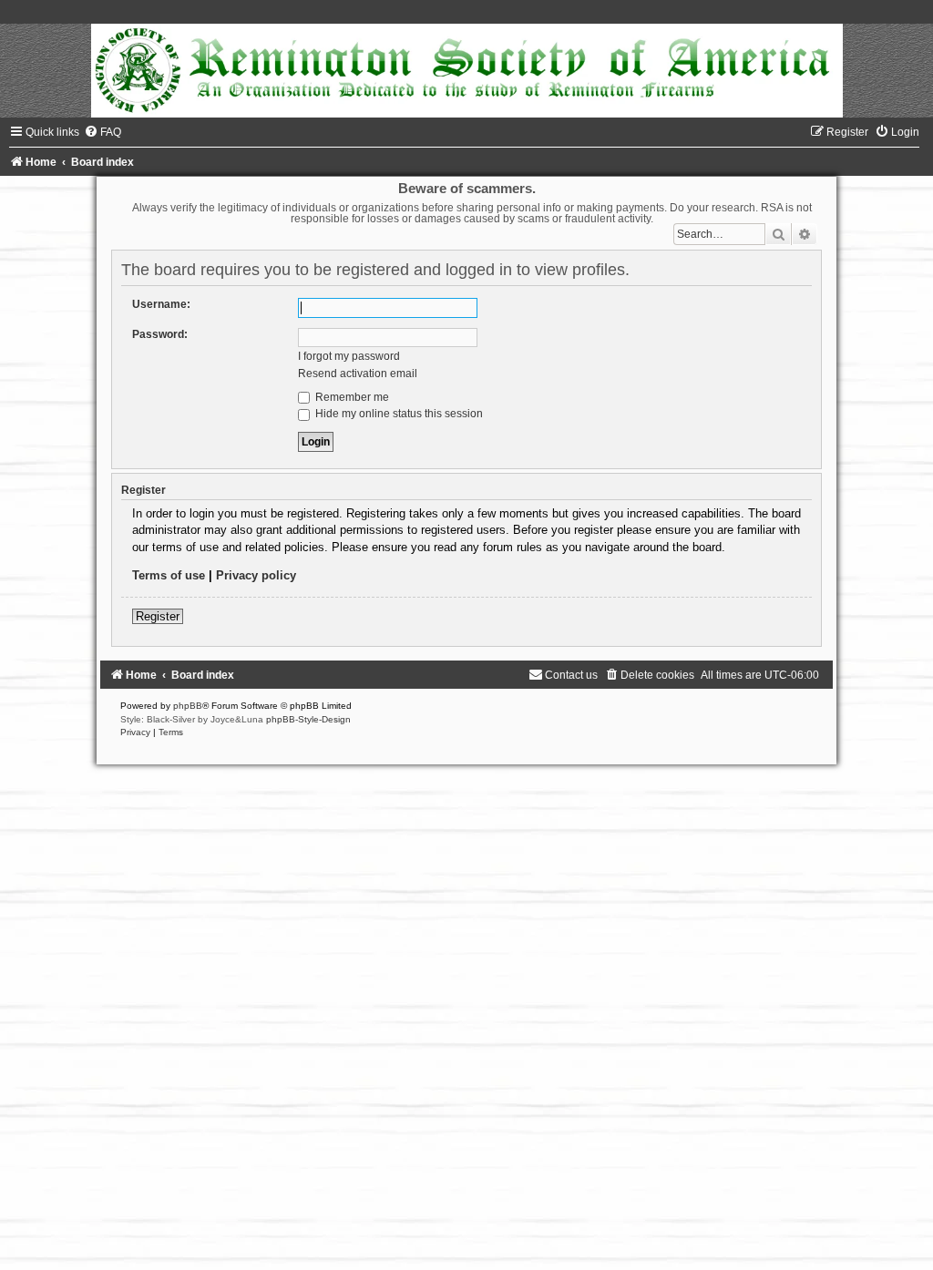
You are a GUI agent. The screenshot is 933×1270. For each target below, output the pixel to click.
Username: (161, 304)
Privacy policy (256, 575)
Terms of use (168, 575)
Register (157, 616)
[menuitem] (102, 132)
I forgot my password (349, 356)
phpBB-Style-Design (308, 719)
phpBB (187, 706)
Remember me (351, 397)
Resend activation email (357, 373)
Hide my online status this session (398, 413)
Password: (160, 334)
